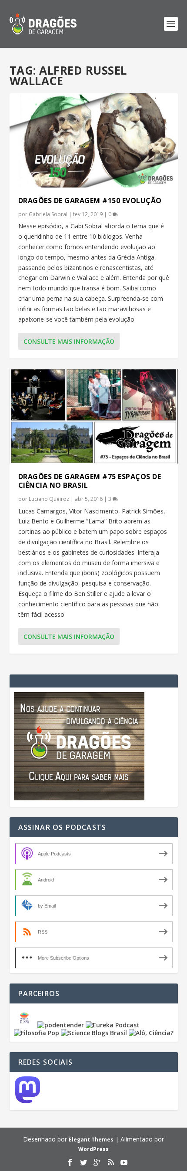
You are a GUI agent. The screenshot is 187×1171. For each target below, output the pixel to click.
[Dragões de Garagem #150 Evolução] (94, 140)
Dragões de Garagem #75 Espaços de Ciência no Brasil (89, 481)
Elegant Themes (91, 1139)
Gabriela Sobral (48, 214)
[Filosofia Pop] (36, 1033)
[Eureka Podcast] (113, 1025)
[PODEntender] (60, 1025)
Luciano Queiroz (49, 499)
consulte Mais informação (68, 341)
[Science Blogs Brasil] (94, 1033)
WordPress (93, 1149)
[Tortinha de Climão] (25, 1025)
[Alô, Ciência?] (151, 1033)
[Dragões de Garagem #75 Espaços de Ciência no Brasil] (94, 416)
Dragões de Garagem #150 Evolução (90, 200)
